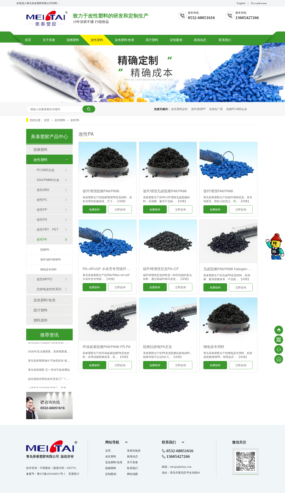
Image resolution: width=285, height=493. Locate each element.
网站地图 (132, 474)
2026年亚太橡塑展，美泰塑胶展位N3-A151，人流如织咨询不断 (66, 348)
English (241, 3)
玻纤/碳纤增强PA (50, 259)
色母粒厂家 (216, 109)
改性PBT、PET (47, 229)
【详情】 (121, 201)
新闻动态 (200, 40)
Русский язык (259, 3)
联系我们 (225, 40)
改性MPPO (44, 279)
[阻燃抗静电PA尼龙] (168, 319)
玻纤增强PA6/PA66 (218, 190)
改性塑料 (97, 40)
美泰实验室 (134, 450)
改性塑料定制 (179, 109)
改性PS (42, 219)
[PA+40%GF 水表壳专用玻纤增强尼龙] (107, 241)
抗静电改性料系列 (49, 289)
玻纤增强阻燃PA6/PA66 (101, 190)
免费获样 (94, 209)
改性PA (74, 120)
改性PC (42, 199)
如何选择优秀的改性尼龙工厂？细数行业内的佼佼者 (59, 375)
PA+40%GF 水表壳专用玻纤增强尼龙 (107, 268)
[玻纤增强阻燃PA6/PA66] (107, 163)
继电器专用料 (213, 346)
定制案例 (176, 40)
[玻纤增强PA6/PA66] (228, 163)
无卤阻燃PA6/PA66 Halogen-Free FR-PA (228, 268)
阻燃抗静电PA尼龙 (157, 346)
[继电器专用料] (228, 319)
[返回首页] (278, 359)
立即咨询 (120, 209)
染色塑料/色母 (124, 40)
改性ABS (43, 189)
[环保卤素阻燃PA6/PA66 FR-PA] (107, 319)
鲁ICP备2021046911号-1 (51, 473)
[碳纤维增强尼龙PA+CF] (168, 241)
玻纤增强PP (198, 109)
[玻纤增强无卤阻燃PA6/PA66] (168, 163)
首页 (28, 40)
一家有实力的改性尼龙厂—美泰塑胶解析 (52, 384)
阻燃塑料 (73, 40)
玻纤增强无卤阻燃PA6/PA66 (165, 190)
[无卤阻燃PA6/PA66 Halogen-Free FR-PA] (228, 241)
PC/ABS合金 (45, 170)
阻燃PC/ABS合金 (236, 109)
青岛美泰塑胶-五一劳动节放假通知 (49, 366)
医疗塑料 (152, 40)
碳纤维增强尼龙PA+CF (161, 268)
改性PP (42, 209)
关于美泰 (49, 40)
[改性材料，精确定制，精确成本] (142, 101)
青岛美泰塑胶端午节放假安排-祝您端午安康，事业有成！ (62, 357)
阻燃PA (44, 249)
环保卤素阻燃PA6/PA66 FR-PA (106, 346)
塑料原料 (41, 320)
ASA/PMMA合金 (48, 179)
